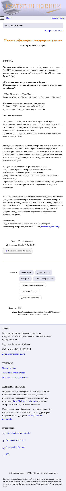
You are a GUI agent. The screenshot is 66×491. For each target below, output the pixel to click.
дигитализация (43, 272)
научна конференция (44, 278)
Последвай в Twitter (15, 447)
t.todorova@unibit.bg (50, 226)
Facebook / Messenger (15, 440)
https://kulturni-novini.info (25, 401)
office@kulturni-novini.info (18, 433)
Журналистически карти (13, 354)
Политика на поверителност (15, 377)
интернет (25, 278)
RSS (7, 454)
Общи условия (9, 368)
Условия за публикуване (13, 373)
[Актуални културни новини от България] (33, 8)
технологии (26, 272)
